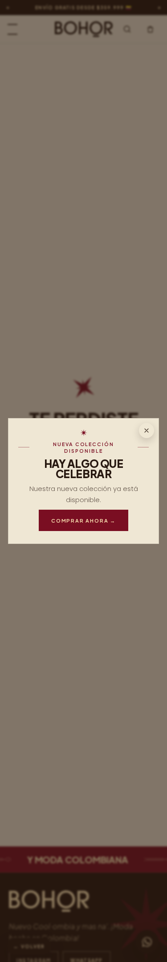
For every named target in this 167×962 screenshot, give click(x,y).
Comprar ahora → (83, 520)
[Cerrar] (146, 430)
